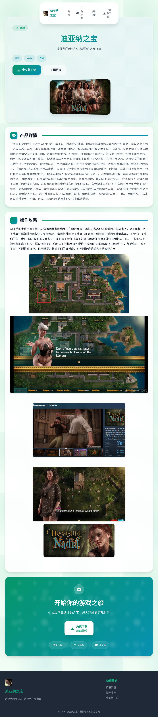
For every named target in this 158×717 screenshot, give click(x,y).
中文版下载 (112, 697)
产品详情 (111, 687)
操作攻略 (111, 692)
